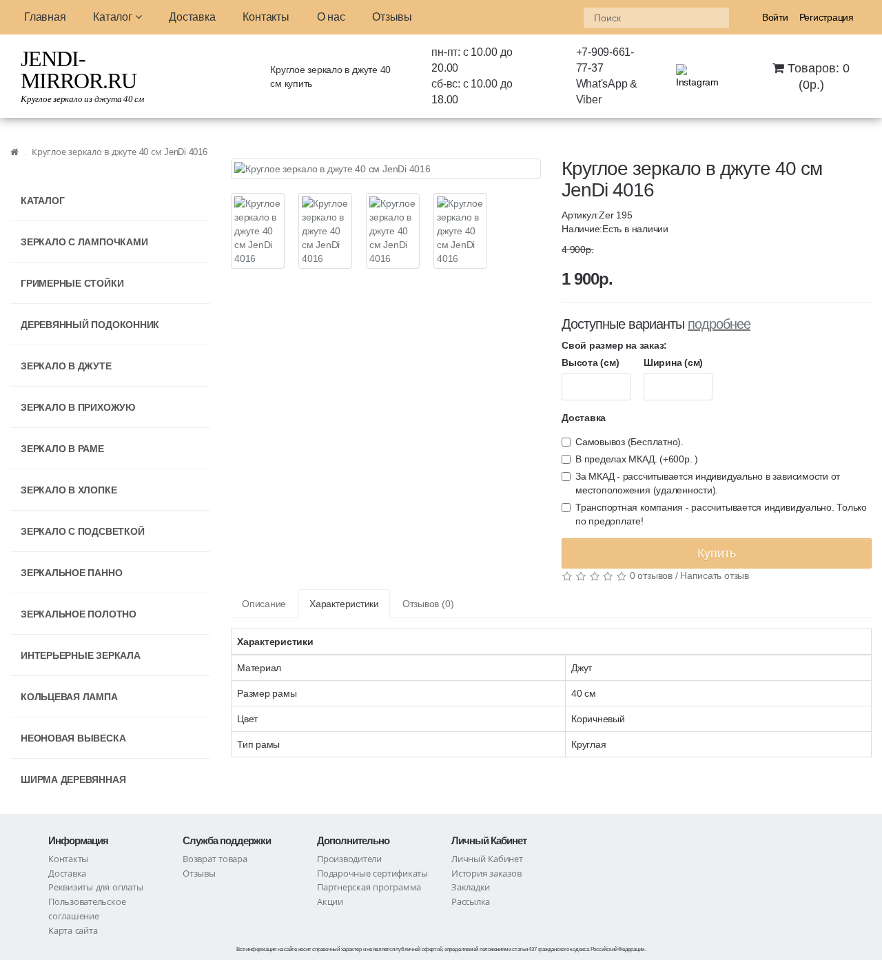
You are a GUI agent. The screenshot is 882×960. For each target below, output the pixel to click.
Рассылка (470, 902)
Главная (44, 17)
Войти (775, 17)
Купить (716, 553)
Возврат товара (215, 859)
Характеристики (344, 603)
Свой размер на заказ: (614, 345)
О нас (331, 17)
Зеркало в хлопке (68, 490)
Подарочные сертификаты (372, 873)
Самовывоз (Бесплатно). (629, 441)
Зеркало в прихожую (78, 407)
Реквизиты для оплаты (95, 887)
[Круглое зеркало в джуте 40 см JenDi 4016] (386, 169)
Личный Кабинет (487, 859)
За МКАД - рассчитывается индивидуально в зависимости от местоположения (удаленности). (707, 483)
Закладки (470, 887)
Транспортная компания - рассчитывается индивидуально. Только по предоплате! (721, 514)
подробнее (719, 323)
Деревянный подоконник (90, 324)
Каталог (113, 17)
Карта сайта (72, 931)
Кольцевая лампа (69, 696)
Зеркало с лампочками (84, 241)
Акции (330, 902)
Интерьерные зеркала (81, 655)
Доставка (192, 17)
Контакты (266, 17)
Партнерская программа (369, 887)
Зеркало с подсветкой (82, 531)
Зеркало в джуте (66, 365)
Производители (349, 859)
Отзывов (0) (427, 603)
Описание (264, 603)
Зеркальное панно (71, 572)
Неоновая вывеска (73, 738)
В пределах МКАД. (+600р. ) (636, 458)
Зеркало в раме (62, 448)
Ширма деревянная (73, 779)
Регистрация (826, 17)
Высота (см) (590, 362)
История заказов (486, 873)
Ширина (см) (673, 362)
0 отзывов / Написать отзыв (689, 575)
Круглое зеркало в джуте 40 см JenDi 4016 (119, 152)
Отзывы (392, 17)
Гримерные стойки (72, 283)
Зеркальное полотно (78, 614)
